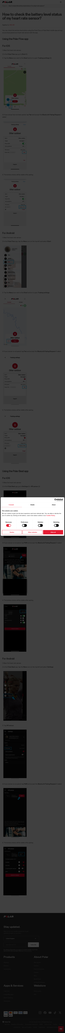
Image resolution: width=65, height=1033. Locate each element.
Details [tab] (32, 504)
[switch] (24, 525)
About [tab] (54, 504)
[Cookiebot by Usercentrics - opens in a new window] (55, 500)
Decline (12, 532)
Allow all (53, 532)
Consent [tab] (11, 504)
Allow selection (32, 532)
